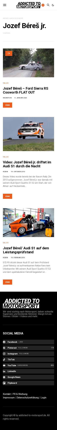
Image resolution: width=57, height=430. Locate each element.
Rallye (5, 83)
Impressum (9, 397)
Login (43, 397)
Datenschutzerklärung (28, 397)
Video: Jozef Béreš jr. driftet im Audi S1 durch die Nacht (27, 164)
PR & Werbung (20, 394)
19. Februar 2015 (18, 257)
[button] (53, 5)
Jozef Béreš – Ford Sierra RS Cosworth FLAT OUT (25, 90)
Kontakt (7, 394)
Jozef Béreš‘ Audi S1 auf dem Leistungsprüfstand (26, 250)
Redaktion (7, 98)
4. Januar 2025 (21, 98)
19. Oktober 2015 (18, 171)
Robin (5, 171)
